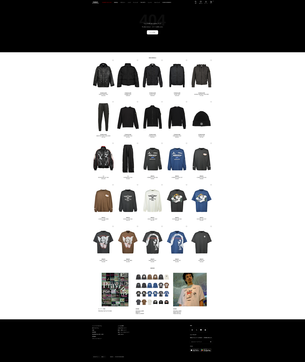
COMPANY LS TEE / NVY (177, 177)
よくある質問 (121, 325)
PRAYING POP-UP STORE (105, 311)
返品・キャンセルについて (123, 332)
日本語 (102, 356)
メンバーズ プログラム (97, 325)
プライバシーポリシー (97, 338)
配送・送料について (122, 330)
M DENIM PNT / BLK (128, 177)
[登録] (210, 341)
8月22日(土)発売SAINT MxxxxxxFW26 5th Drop (177, 312)
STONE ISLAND (103, 134)
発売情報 (137, 308)
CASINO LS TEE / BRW (103, 219)
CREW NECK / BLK (177, 135)
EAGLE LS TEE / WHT (152, 219)
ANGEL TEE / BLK (103, 260)
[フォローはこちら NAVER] (205, 330)
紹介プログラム (95, 328)
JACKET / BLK (152, 94)
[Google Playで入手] (205, 350)
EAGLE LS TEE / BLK (128, 219)
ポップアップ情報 (101, 308)
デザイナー (122, 2)
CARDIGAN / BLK (152, 135)
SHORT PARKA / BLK (103, 94)
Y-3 (103, 176)
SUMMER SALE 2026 (107, 2)
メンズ (129, 2)
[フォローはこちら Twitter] (196, 330)
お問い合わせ (121, 334)
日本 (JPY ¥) (95, 356)
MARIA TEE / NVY (177, 260)
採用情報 (94, 332)
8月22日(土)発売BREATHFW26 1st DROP (140, 312)
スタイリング (157, 2)
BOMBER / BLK (128, 94)
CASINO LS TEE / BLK (201, 177)
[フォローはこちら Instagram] (192, 330)
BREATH (152, 176)
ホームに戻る (152, 32)
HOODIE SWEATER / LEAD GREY (201, 94)
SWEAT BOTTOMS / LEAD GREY (103, 135)
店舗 (93, 330)
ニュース (150, 2)
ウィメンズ (135, 2)
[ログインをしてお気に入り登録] (113, 60)
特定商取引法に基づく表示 (98, 334)
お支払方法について (122, 328)
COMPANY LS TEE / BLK (152, 177)
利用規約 (94, 336)
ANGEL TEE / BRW (128, 260)
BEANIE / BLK (202, 135)
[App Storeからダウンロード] (195, 350)
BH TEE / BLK (202, 260)
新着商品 (116, 2)
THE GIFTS (142, 2)
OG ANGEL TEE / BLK (177, 219)
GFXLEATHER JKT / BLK (103, 177)
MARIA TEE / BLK (152, 260)
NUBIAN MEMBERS (166, 2)
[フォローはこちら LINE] (201, 330)
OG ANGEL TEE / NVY (201, 219)
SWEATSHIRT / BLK (128, 135)
